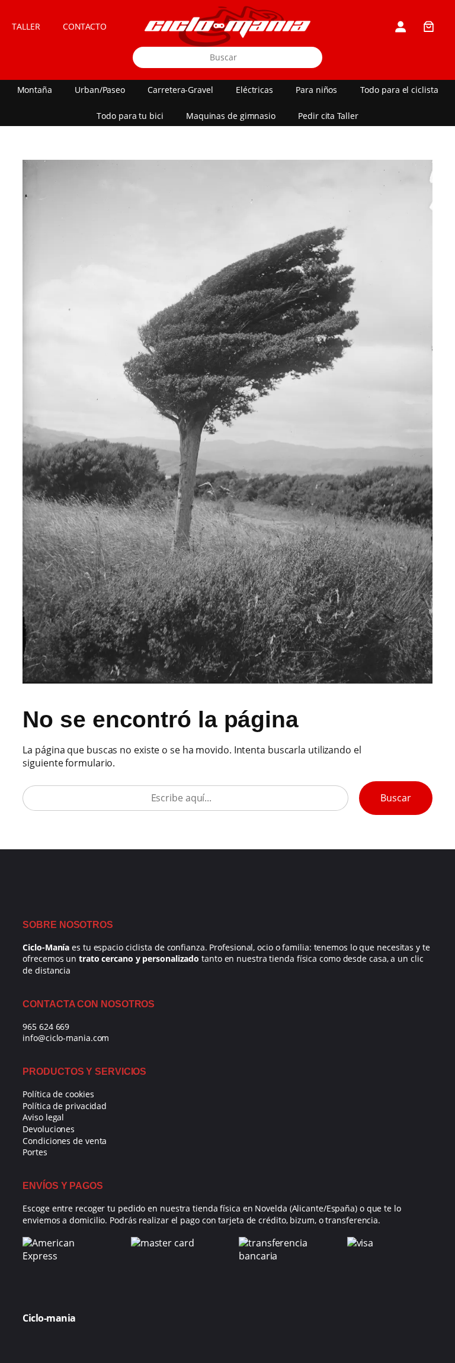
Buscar (395, 797)
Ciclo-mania (49, 1318)
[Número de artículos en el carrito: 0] (429, 26)
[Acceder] (400, 26)
